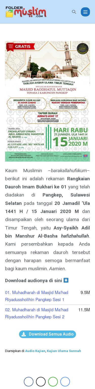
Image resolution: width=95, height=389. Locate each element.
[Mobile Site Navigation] (85, 11)
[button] (74, 11)
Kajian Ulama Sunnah (64, 351)
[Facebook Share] (28, 381)
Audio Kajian (35, 351)
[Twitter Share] (41, 381)
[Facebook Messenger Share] (65, 381)
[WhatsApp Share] (53, 381)
